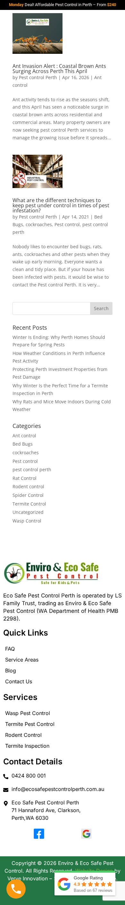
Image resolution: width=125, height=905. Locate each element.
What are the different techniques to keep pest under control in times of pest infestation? (61, 205)
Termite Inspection (27, 746)
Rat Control (25, 478)
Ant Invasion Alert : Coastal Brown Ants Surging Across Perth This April (59, 68)
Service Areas (21, 659)
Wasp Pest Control (27, 713)
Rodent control (28, 486)
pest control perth (32, 469)
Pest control (67, 224)
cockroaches (39, 224)
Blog (10, 670)
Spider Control (28, 495)
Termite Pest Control (29, 724)
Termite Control (29, 504)
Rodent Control (23, 735)
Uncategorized (28, 512)
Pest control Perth (38, 77)
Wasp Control (27, 521)
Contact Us (18, 681)
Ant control (24, 435)
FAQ (10, 649)
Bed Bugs (23, 444)
